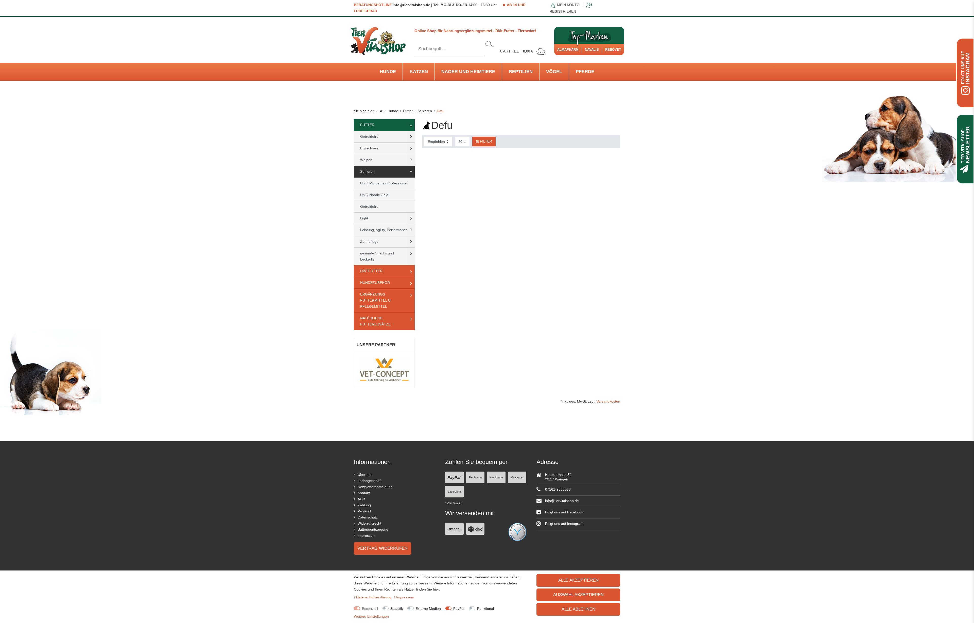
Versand (364, 511)
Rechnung (475, 477)
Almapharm (568, 49)
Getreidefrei (369, 136)
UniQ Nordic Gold (374, 195)
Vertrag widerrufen (382, 548)
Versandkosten (608, 401)
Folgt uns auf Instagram (563, 524)
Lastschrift (454, 491)
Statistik (396, 609)
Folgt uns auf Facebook (563, 512)
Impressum (367, 535)
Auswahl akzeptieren (578, 594)
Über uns (365, 475)
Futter (408, 111)
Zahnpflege (369, 241)
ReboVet (613, 49)
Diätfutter (371, 271)
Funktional (485, 609)
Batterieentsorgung (373, 529)
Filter (485, 141)
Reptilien (521, 71)
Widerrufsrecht (369, 523)
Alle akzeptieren (578, 580)
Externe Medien (428, 609)
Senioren (425, 111)
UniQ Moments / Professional (383, 183)
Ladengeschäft (369, 481)
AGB (361, 499)
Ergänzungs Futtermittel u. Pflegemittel (376, 300)
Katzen (419, 71)
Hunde (388, 71)
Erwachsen (369, 148)
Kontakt (364, 493)
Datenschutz (368, 517)
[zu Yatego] (517, 531)
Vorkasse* (517, 477)
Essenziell (370, 609)
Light (364, 218)
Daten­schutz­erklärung (374, 597)
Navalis (592, 49)
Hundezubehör (375, 283)
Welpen (366, 160)
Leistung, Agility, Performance (384, 230)
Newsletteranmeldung (375, 487)
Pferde (585, 71)
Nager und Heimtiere (468, 71)
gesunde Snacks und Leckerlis (377, 256)
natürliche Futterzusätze (375, 321)
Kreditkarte (496, 477)
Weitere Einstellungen (371, 616)
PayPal (458, 609)
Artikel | (516, 51)
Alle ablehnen (578, 609)
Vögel (554, 71)
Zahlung (364, 505)
